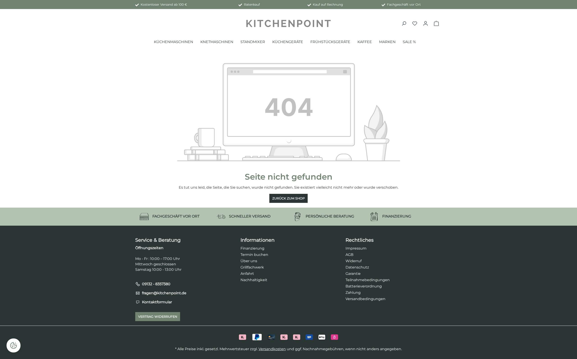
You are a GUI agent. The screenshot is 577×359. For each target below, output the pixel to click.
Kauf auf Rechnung (327, 4)
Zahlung (353, 292)
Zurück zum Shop (288, 198)
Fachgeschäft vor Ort (403, 4)
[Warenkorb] (436, 23)
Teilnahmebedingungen (368, 280)
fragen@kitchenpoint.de (164, 293)
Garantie (353, 273)
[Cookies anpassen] (13, 345)
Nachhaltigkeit (253, 280)
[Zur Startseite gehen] (288, 23)
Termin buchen (254, 254)
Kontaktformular (157, 302)
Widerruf (354, 261)
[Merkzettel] (414, 23)
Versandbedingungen (365, 299)
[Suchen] (403, 23)
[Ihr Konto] (425, 23)
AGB (349, 254)
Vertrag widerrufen (157, 317)
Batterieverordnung (364, 286)
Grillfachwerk (252, 267)
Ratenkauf (251, 4)
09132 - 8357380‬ (156, 284)
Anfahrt (247, 273)
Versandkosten (272, 349)
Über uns (248, 261)
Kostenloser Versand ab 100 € (163, 4)
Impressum (356, 248)
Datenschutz (357, 267)
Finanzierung (252, 248)
